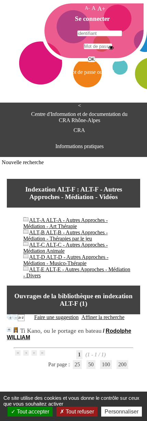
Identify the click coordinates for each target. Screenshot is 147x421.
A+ (101, 8)
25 (77, 364)
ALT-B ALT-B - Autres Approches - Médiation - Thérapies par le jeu (65, 235)
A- (87, 8)
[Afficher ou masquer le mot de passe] (111, 47)
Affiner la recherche (102, 317)
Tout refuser (79, 412)
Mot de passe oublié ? (90, 72)
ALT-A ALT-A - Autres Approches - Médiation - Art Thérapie (65, 223)
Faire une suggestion (56, 317)
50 (91, 364)
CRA (79, 130)
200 (122, 364)
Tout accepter (32, 412)
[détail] (9, 329)
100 (106, 364)
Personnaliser (121, 412)
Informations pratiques (79, 146)
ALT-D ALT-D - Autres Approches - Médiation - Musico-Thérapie (65, 260)
